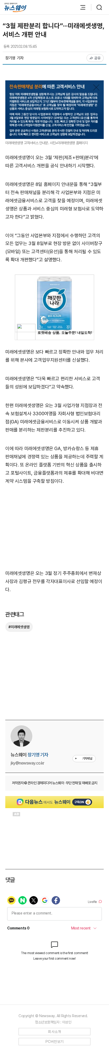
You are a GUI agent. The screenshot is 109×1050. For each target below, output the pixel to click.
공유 (97, 58)
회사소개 (54, 1032)
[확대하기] (54, 84)
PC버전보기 (55, 1041)
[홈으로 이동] (15, 7)
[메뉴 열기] (80, 7)
